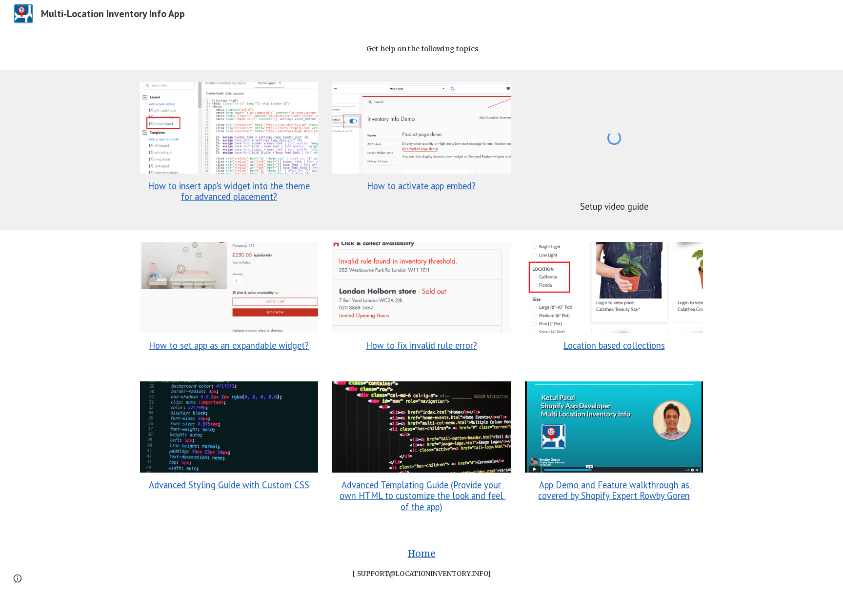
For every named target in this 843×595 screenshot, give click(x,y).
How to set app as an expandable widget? (229, 345)
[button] (17, 578)
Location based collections (614, 345)
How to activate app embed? (421, 186)
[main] (421, 49)
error (464, 345)
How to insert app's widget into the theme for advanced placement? (230, 191)
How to (381, 345)
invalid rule (431, 345)
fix (402, 345)
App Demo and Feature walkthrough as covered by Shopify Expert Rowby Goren (615, 490)
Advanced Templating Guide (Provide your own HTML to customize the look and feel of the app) (422, 496)
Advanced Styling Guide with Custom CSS (229, 485)
